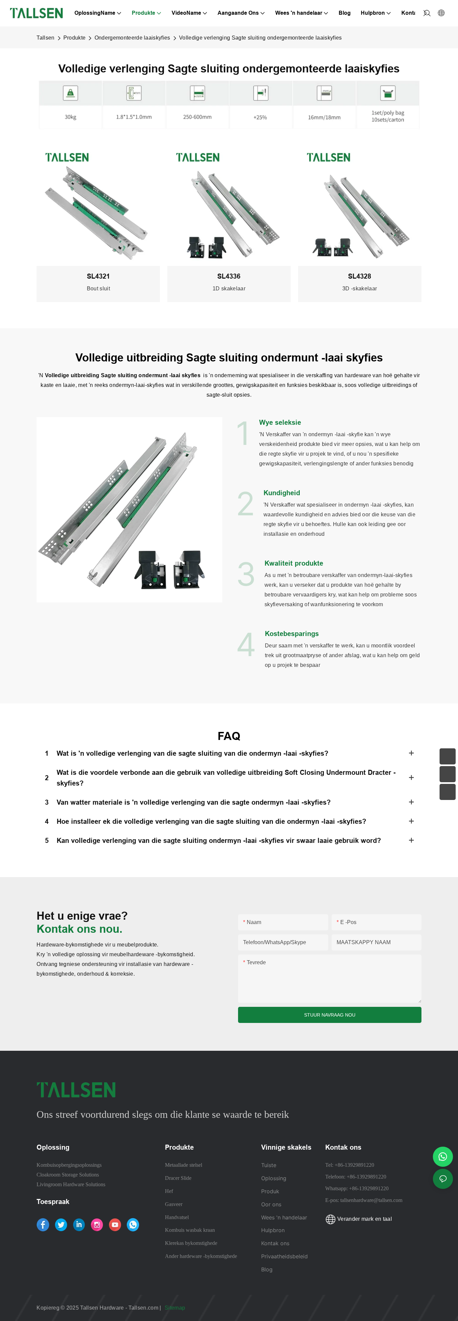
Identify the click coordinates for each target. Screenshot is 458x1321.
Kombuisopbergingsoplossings (69, 1165)
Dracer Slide (178, 1178)
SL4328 (359, 276)
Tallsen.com (144, 1308)
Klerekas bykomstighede (191, 1243)
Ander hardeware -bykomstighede (201, 1256)
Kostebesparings (292, 633)
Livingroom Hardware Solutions (71, 1184)
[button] (425, 13)
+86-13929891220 (354, 1165)
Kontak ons (275, 1243)
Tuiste (268, 1165)
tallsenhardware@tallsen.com (371, 1200)
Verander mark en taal (364, 1219)
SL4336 (228, 276)
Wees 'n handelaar (284, 1217)
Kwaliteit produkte (294, 563)
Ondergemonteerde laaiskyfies (132, 38)
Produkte (74, 38)
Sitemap (176, 1308)
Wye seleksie (280, 422)
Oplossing (273, 1178)
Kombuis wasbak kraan (190, 1230)
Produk (270, 1191)
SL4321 (98, 276)
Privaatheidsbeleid (284, 1256)
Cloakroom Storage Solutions (68, 1175)
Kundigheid (282, 493)
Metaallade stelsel (183, 1165)
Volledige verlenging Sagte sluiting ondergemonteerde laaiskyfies (260, 38)
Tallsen (45, 38)
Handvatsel (177, 1217)
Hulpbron (273, 1230)
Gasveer (173, 1204)
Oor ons (271, 1204)
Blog (267, 1269)
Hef (169, 1191)
